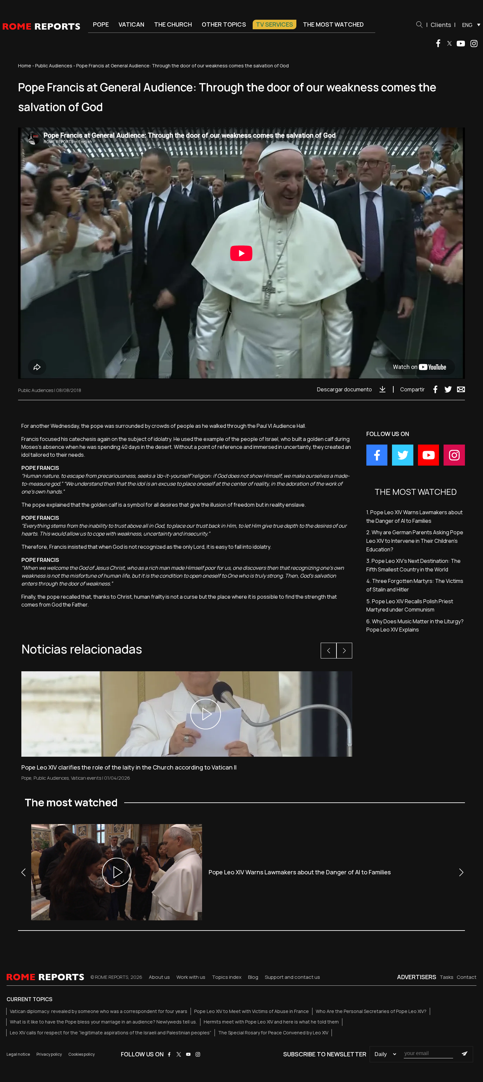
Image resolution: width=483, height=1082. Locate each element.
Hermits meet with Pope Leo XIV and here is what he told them (271, 1022)
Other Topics (224, 24)
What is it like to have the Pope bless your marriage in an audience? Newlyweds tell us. (103, 1022)
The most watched (333, 24)
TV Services (274, 24)
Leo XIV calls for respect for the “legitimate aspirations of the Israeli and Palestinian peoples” (110, 1032)
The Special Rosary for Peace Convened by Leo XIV (273, 1032)
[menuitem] (469, 24)
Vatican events (86, 778)
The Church (173, 24)
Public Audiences (53, 65)
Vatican (131, 24)
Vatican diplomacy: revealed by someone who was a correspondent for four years (98, 1011)
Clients (441, 25)
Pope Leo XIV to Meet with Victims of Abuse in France (251, 1011)
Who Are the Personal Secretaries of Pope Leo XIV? (371, 1011)
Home (24, 65)
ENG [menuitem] (467, 25)
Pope (101, 24)
